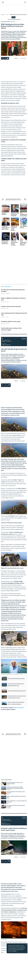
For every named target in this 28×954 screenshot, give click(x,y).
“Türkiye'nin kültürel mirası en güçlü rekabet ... (6, 228)
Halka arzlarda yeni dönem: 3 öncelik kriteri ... (5, 242)
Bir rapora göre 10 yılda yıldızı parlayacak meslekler (12, 289)
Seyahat (24, 338)
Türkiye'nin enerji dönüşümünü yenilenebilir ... (15, 214)
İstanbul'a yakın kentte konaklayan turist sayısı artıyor (14, 829)
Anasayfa (3, 14)
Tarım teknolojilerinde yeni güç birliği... (23, 214)
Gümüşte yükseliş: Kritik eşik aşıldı (8, 306)
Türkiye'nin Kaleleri (18, 707)
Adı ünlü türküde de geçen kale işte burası (14, 350)
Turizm (7, 14)
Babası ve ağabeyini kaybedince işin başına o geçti (12, 297)
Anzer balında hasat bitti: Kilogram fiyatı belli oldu (11, 312)
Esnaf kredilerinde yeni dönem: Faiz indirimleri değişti (12, 327)
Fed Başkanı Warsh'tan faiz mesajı (8, 321)
